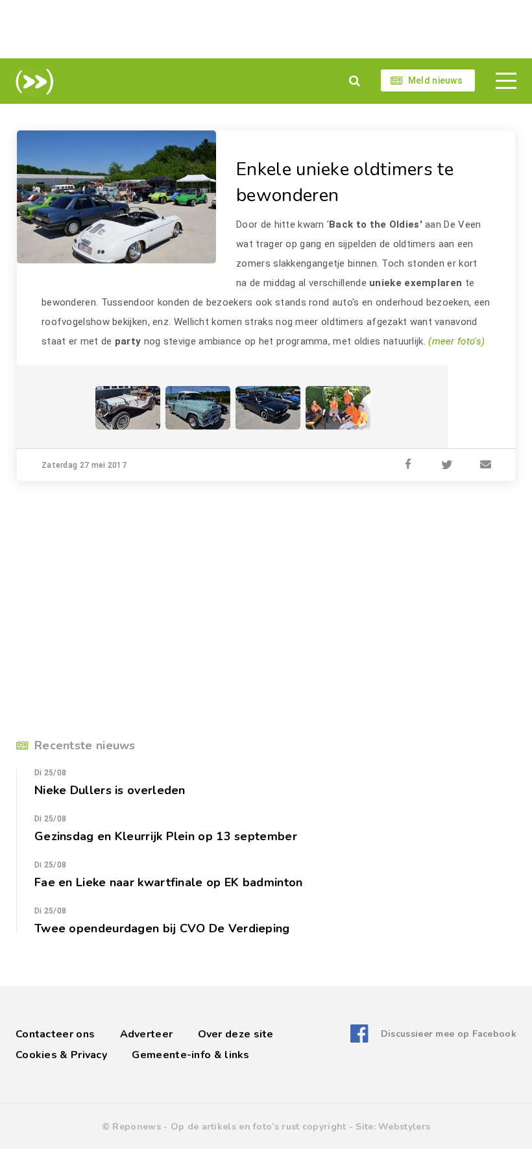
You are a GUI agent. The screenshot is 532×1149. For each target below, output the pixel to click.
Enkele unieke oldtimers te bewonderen (344, 182)
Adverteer (146, 1034)
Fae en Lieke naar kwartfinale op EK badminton (168, 882)
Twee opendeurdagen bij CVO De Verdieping (162, 928)
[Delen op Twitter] (447, 465)
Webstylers (404, 1126)
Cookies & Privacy (61, 1055)
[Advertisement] (266, 29)
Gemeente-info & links (190, 1055)
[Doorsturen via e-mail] (486, 465)
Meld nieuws (435, 80)
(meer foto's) (456, 341)
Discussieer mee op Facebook (448, 1034)
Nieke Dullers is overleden (110, 790)
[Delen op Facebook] (408, 465)
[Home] (32, 82)
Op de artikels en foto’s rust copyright (258, 1126)
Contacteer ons (55, 1034)
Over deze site (236, 1034)
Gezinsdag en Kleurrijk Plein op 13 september (165, 836)
